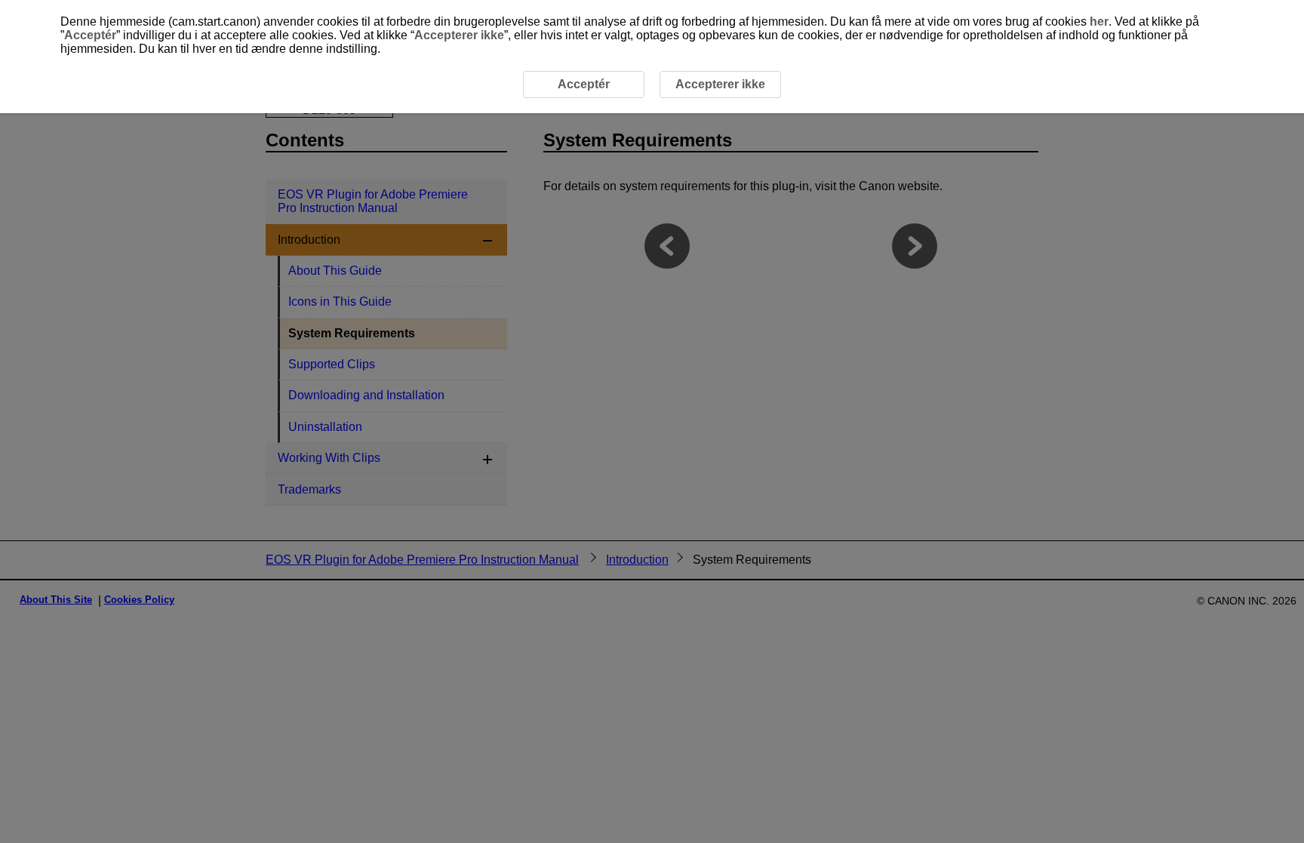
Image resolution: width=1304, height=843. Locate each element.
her (1099, 21)
